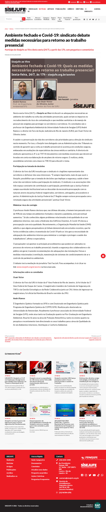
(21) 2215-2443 (65, 460)
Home (6, 28)
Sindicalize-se (12, 476)
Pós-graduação (76, 18)
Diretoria (79, 9)
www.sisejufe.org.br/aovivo (29, 267)
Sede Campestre (29, 18)
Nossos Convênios (38, 18)
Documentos (36, 463)
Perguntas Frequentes (40, 479)
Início (24, 9)
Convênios (35, 466)
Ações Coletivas (37, 476)
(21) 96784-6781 (65, 493)
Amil (66, 24)
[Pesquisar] (23, 18)
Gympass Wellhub (46, 18)
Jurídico (70, 9)
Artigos (50, 9)
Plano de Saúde (60, 19)
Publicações (60, 9)
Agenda (97, 9)
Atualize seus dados (39, 470)
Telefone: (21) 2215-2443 (12, 2)
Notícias (42, 9)
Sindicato (10, 460)
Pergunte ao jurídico (39, 473)
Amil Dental (66, 26)
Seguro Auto (53, 18)
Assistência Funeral (67, 18)
